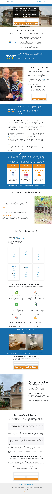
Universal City (14, 256)
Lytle (38, 250)
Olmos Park (14, 277)
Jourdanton (26, 259)
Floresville (26, 252)
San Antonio (38, 270)
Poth (26, 275)
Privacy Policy (24, 484)
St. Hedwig (38, 254)
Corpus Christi (20, 237)
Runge (26, 269)
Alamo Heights (14, 259)
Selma (9, 238)
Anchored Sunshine (31, 32)
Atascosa (14, 275)
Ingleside (14, 270)
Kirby (11, 238)
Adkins (26, 253)
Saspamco (26, 277)
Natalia (26, 270)
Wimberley (14, 271)
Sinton (23, 238)
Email (27, 475)
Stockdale (26, 276)
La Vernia (14, 257)
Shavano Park (38, 253)
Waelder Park (38, 276)
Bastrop (38, 256)
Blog (30, 484)
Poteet (38, 252)
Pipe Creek (38, 269)
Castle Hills (14, 258)
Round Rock (26, 278)
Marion (15, 238)
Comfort (14, 272)
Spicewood (38, 277)
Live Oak (14, 253)
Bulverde (26, 254)
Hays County (38, 274)
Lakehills (26, 272)
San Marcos (14, 254)
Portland (14, 269)
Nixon (38, 267)
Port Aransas (14, 273)
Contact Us (43, 1)
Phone (15, 475)
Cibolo (13, 250)
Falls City (38, 271)
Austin (16, 237)
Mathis (20, 238)
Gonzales (26, 257)
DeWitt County (38, 275)
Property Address (16, 472)
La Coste (26, 271)
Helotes (26, 258)
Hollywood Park (26, 267)
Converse (14, 251)
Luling (38, 257)
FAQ (32, 484)
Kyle (26, 251)
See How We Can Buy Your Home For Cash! (35, 33)
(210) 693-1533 (42, 3)
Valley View (26, 274)
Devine (26, 256)
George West (38, 258)
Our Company (39, 1)
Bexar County (38, 272)
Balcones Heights (13, 276)
